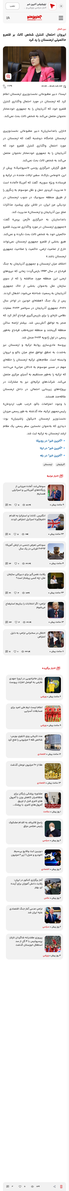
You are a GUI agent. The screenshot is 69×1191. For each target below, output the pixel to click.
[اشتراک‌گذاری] (54, 1186)
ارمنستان (48, 464)
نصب (12, 6)
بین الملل (61, 29)
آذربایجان (60, 464)
